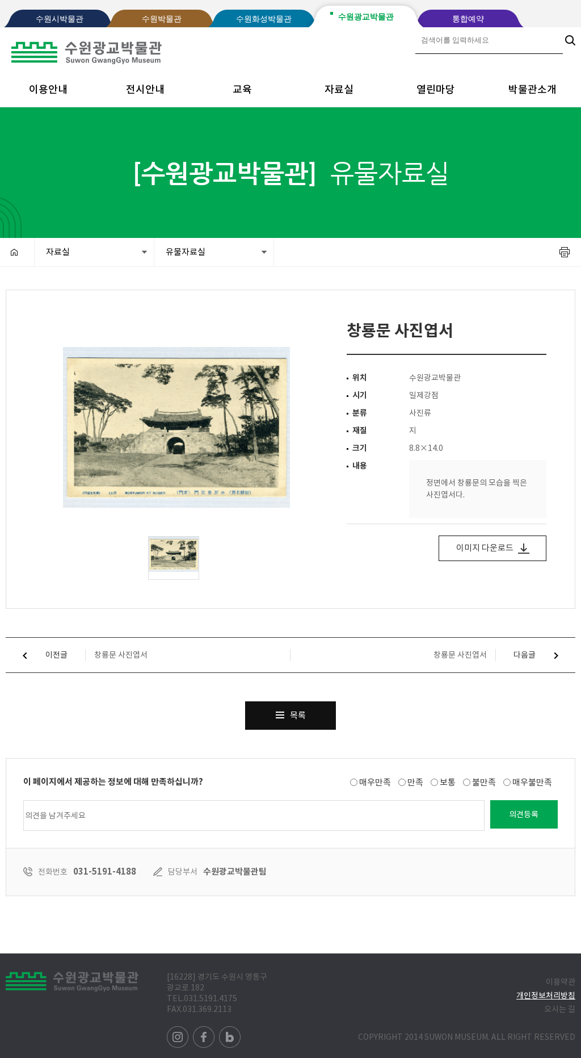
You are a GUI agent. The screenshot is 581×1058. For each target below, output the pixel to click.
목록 (298, 715)
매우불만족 (532, 782)
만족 (415, 782)
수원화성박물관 (264, 19)
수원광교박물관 (366, 16)
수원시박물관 (59, 19)
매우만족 (375, 782)
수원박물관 (162, 19)
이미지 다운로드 (485, 547)
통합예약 (468, 19)
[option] (176, 427)
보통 (448, 782)
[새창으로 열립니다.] (178, 1031)
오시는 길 (559, 1009)
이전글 (56, 655)
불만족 (484, 782)
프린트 (564, 252)
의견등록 (523, 814)
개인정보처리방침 (545, 995)
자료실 (339, 89)
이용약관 (560, 982)
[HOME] (17, 252)
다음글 (525, 655)
